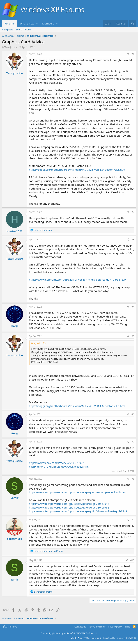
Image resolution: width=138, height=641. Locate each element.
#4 (133, 306)
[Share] (128, 54)
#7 (133, 441)
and (48, 551)
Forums (9, 23)
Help (127, 626)
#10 (132, 560)
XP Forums (11, 626)
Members (48, 23)
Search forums (23, 29)
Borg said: (36, 343)
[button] (37, 23)
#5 (133, 336)
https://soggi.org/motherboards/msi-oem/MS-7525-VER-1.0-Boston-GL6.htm (77, 169)
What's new (27, 23)
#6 (133, 414)
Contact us (80, 626)
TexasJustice (10, 47)
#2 (133, 211)
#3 (133, 239)
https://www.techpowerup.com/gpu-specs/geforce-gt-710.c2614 (69, 503)
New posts (7, 29)
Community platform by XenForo (69, 633)
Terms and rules (97, 626)
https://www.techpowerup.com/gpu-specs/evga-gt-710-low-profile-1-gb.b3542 (78, 511)
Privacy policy (115, 626)
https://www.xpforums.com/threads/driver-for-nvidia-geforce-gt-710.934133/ (77, 279)
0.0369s (111, 637)
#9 (133, 519)
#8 (133, 478)
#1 (133, 53)
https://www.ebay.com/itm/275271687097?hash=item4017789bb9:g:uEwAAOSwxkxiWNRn (59, 464)
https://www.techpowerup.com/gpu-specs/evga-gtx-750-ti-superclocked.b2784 (78, 492)
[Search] (132, 23)
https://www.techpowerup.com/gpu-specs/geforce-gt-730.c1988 (69, 507)
